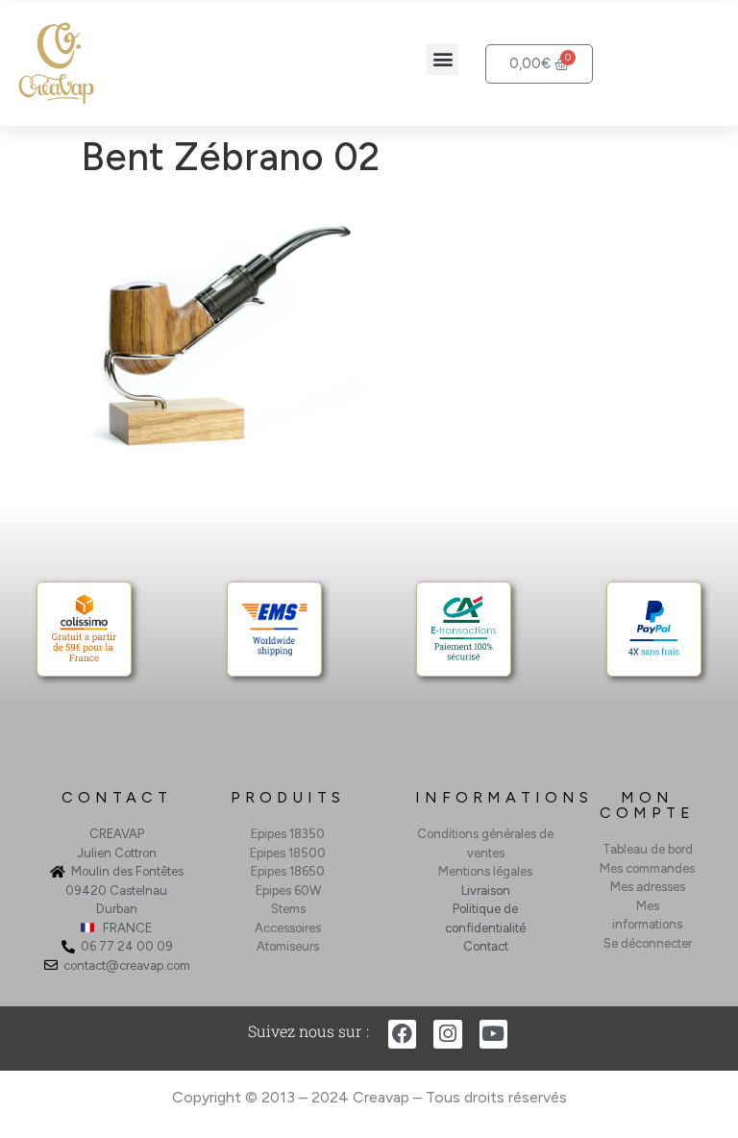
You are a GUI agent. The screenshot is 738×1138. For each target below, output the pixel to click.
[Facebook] (402, 1034)
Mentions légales (485, 871)
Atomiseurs (288, 946)
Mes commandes (647, 868)
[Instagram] (447, 1034)
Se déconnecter (647, 943)
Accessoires (288, 928)
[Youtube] (493, 1034)
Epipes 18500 (288, 853)
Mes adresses (647, 886)
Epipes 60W (288, 890)
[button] (442, 59)
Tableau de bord (648, 849)
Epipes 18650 (288, 871)
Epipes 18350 (288, 834)
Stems (288, 909)
